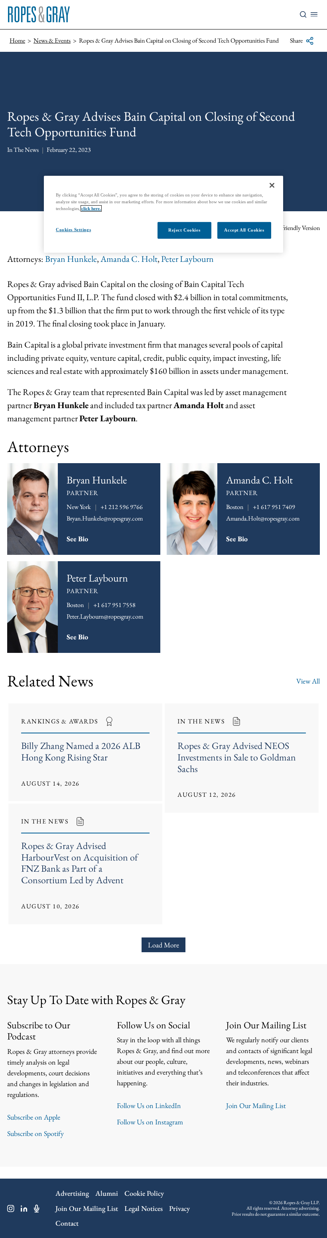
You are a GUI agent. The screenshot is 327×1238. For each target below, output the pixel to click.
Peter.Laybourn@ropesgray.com (105, 616)
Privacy (179, 1208)
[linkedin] (24, 1208)
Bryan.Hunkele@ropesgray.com (105, 518)
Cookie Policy (144, 1193)
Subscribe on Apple (33, 1117)
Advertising (72, 1193)
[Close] (272, 185)
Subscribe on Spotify (35, 1133)
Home (17, 40)
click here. (91, 208)
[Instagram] (11, 1208)
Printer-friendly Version (292, 228)
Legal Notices (143, 1208)
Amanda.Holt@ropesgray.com (262, 518)
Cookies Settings (73, 229)
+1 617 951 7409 (274, 507)
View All (308, 681)
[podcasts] (37, 1208)
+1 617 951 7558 (114, 605)
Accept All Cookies (244, 230)
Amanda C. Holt (129, 259)
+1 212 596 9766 (121, 507)
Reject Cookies (184, 230)
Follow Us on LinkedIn (149, 1105)
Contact (67, 1223)
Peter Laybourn (187, 259)
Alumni (106, 1193)
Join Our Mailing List (256, 1105)
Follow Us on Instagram (150, 1121)
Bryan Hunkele (71, 259)
